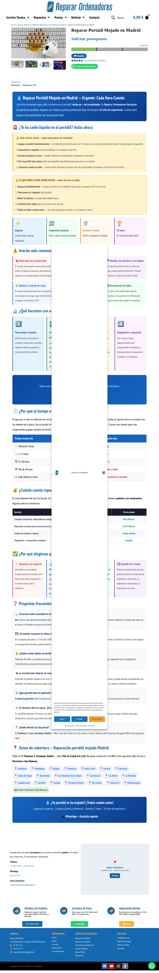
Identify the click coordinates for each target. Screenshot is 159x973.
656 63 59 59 (28, 866)
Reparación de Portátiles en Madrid (53, 24)
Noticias (76, 17)
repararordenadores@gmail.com (22, 884)
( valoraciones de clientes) (95, 60)
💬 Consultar (79, 55)
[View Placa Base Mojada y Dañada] (31, 64)
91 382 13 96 (15, 866)
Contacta (13, 852)
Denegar (79, 719)
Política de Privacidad (81, 725)
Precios (58, 17)
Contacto (94, 17)
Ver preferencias (97, 719)
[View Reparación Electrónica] (60, 65)
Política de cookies (70, 725)
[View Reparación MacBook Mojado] (46, 64)
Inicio (13, 24)
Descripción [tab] (15, 85)
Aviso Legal (91, 725)
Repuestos (40, 17)
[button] (103, 472)
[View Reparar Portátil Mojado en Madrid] (17, 64)
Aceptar (62, 719)
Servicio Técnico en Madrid (27, 24)
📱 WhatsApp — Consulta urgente (79, 816)
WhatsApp (111, 733)
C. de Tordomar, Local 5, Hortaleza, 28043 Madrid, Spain (27, 942)
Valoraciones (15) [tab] (29, 85)
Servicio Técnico (15, 17)
